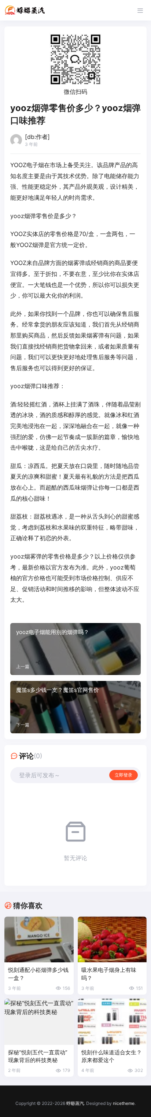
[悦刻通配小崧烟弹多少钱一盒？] (39, 940)
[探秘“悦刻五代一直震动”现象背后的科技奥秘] (39, 1022)
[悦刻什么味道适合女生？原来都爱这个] (112, 1022)
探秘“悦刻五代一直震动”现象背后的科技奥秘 (37, 1056)
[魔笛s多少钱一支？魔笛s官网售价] (75, 707)
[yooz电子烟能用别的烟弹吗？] (75, 649)
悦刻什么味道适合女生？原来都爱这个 (111, 1056)
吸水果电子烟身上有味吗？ (108, 973)
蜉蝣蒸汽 (75, 1103)
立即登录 (123, 775)
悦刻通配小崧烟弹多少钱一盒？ (38, 973)
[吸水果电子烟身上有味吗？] (112, 940)
